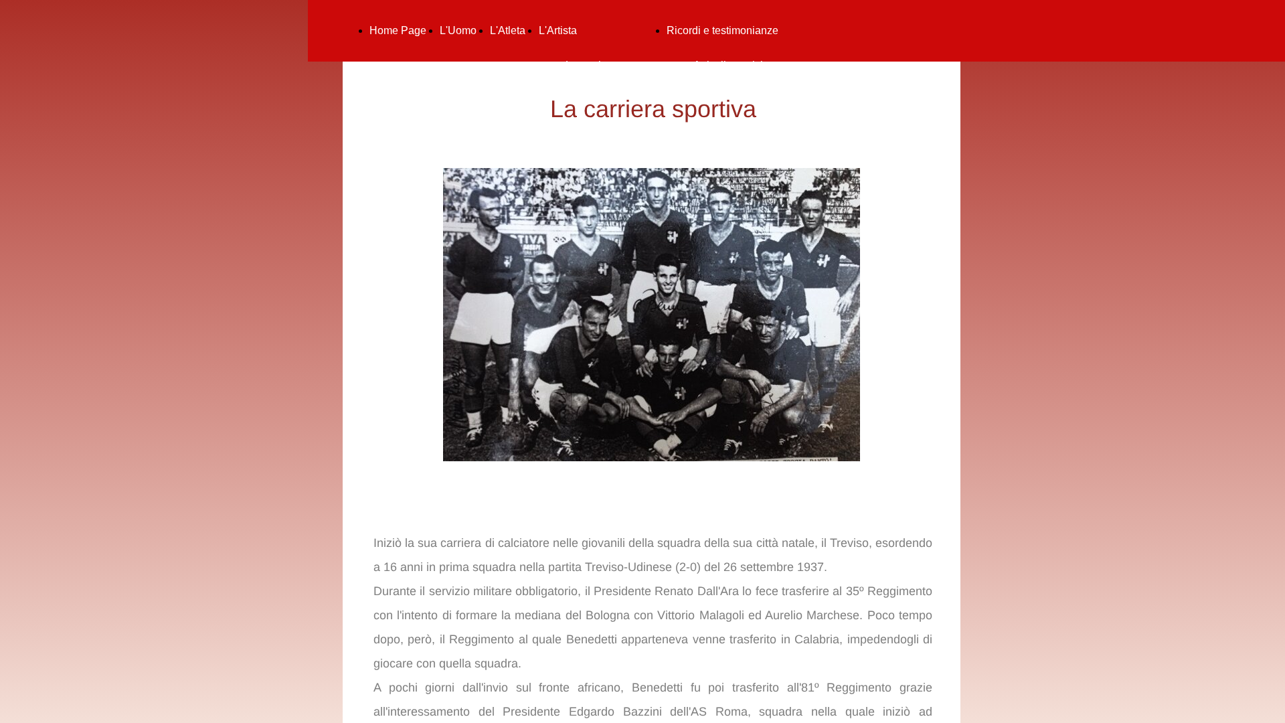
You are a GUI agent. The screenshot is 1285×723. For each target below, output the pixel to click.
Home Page (397, 30)
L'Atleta (507, 30)
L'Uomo (458, 30)
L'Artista (558, 30)
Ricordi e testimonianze (722, 30)
